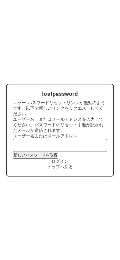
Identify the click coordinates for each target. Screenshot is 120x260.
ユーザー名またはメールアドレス (45, 135)
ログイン (60, 161)
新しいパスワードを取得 (36, 155)
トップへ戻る (60, 166)
